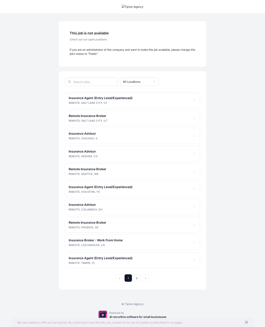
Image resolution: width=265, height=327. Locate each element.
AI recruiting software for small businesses (137, 316)
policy (178, 322)
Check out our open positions (88, 39)
